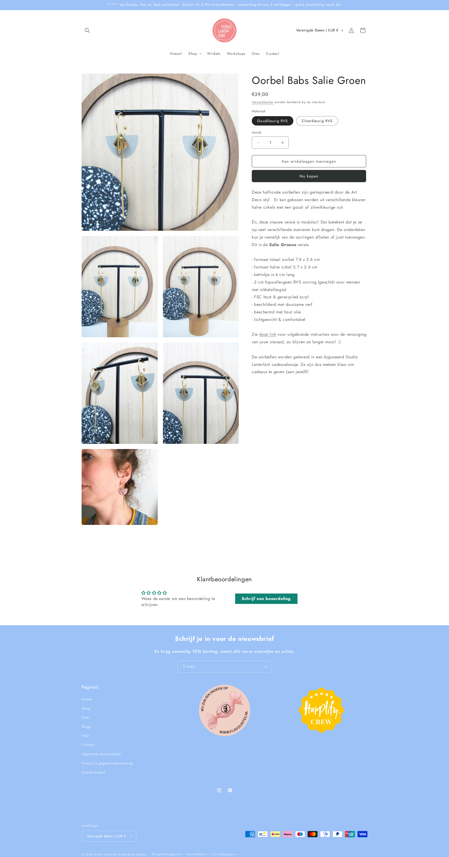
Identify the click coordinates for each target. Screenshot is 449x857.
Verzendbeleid (196, 854)
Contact (88, 744)
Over (86, 717)
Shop (86, 708)
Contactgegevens (224, 854)
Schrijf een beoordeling (266, 599)
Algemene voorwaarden (101, 754)
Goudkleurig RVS (272, 120)
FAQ (85, 735)
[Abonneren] (265, 667)
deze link (267, 334)
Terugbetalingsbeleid (166, 854)
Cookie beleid (93, 772)
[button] (87, 30)
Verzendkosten (262, 102)
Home (86, 699)
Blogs (86, 726)
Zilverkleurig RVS (317, 120)
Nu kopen (309, 176)
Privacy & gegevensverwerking (107, 763)
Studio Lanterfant (106, 854)
